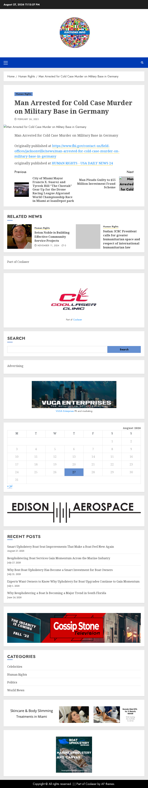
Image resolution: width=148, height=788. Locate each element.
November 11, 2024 (48, 245)
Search (16, 338)
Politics (12, 682)
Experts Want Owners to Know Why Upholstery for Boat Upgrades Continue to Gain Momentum (73, 581)
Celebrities (14, 667)
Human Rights (23, 94)
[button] (6, 62)
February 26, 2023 (28, 119)
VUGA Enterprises (65, 411)
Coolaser (77, 319)
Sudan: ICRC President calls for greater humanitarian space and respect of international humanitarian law (121, 239)
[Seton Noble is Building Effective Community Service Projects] (19, 236)
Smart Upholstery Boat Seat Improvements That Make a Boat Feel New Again (60, 547)
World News (15, 690)
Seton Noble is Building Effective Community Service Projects (52, 237)
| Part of (80, 784)
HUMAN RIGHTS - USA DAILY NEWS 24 (82, 163)
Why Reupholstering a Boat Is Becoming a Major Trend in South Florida (56, 593)
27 (74, 472)
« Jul (9, 486)
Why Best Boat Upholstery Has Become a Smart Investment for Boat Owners (60, 570)
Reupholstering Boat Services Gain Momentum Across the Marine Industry (58, 558)
